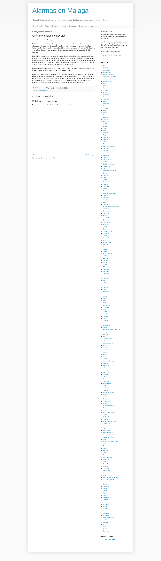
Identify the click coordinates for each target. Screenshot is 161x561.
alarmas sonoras (108, 81)
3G (104, 65)
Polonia (105, 414)
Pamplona (106, 388)
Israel (104, 298)
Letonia (105, 314)
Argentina (106, 103)
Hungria (105, 287)
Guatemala (106, 271)
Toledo (105, 495)
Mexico (105, 347)
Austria (105, 112)
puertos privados (108, 426)
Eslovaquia (106, 222)
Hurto (104, 289)
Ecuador (105, 215)
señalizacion (107, 470)
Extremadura (107, 238)
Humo (105, 285)
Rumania (105, 450)
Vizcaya (105, 522)
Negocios (72, 26)
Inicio (65, 155)
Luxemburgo (107, 325)
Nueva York (106, 372)
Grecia (105, 265)
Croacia (105, 197)
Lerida (105, 312)
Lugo (104, 323)
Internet (105, 294)
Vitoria (105, 520)
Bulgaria (105, 133)
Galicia (105, 251)
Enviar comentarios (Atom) (49, 158)
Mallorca (105, 334)
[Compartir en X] (63, 88)
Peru (104, 408)
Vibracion (106, 511)
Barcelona (106, 121)
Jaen (104, 303)
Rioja (104, 439)
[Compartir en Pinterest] (67, 88)
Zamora (105, 529)
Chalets (54, 26)
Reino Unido (107, 430)
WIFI (104, 526)
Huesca (105, 282)
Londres (105, 321)
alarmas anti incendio (109, 77)
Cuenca (105, 204)
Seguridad (106, 464)
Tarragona (106, 486)
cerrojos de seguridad (109, 171)
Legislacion (106, 307)
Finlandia (106, 247)
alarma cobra (107, 72)
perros (105, 403)
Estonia (105, 235)
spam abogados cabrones (111, 477)
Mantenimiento (107, 338)
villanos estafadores (109, 517)
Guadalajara (106, 269)
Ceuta (105, 173)
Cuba (104, 202)
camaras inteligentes (109, 146)
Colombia (106, 186)
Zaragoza (106, 531)
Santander (106, 459)
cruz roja (105, 200)
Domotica (106, 213)
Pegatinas (106, 399)
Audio (40, 90)
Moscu (105, 352)
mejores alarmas (108, 343)
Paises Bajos (107, 383)
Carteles (105, 157)
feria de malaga (107, 242)
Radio (105, 428)
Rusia (104, 453)
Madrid (105, 327)
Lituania (105, 316)
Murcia (105, 359)
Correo (105, 191)
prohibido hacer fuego (109, 421)
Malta (104, 336)
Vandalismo (106, 506)
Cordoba (44, 90)
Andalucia (106, 94)
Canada (105, 148)
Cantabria (106, 153)
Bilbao (105, 126)
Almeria (105, 92)
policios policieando (109, 412)
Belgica (105, 124)
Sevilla (105, 473)
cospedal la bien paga (109, 193)
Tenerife (105, 488)
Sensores (106, 468)
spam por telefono (108, 479)
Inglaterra (106, 291)
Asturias (105, 108)
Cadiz (104, 141)
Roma (105, 446)
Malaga (105, 332)
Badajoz (105, 117)
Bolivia (105, 128)
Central (105, 168)
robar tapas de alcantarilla (111, 441)
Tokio (104, 493)
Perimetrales (107, 401)
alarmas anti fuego (108, 74)
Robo (104, 444)
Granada (105, 262)
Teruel (105, 491)
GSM (104, 267)
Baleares (105, 119)
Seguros (92, 26)
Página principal (36, 26)
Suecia (105, 484)
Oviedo (105, 379)
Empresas (82, 26)
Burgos (105, 135)
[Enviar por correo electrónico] (59, 88)
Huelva (105, 280)
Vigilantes (106, 515)
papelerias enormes (109, 392)
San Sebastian (107, 457)
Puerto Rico (106, 423)
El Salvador (106, 218)
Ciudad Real (107, 182)
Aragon (105, 101)
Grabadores (106, 260)
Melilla (105, 345)
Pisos (47, 26)
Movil (104, 354)
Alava (104, 83)
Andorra (105, 97)
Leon (104, 309)
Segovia (105, 461)
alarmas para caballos (109, 79)
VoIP (104, 524)
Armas (105, 106)
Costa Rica (106, 195)
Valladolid (106, 504)
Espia (104, 229)
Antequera (106, 99)
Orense (105, 376)
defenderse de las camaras (111, 206)
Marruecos (106, 341)
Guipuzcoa (106, 273)
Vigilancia (106, 513)
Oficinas (63, 26)
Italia (104, 300)
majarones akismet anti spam (111, 329)
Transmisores (107, 497)
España (105, 226)
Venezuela (106, 508)
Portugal (105, 419)
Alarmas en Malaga (60, 10)
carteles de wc (107, 159)
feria (104, 240)
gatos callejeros (107, 253)
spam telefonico (107, 482)
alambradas (106, 70)
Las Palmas (106, 305)
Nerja (104, 368)
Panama (105, 390)
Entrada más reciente (39, 155)
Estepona (106, 233)
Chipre (105, 180)
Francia (105, 249)
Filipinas (105, 244)
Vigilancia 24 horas (109, 539)
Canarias (105, 150)
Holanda (105, 276)
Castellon (106, 162)
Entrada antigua (89, 155)
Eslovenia (106, 224)
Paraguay (106, 394)
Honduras (106, 278)
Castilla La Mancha (108, 164)
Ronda (105, 448)
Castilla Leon (107, 166)
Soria (104, 475)
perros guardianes (108, 405)
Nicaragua (106, 370)
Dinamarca (106, 211)
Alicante (105, 90)
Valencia (105, 502)
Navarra (105, 363)
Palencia (105, 385)
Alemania (106, 88)
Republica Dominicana (110, 435)
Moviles (105, 356)
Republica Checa (108, 432)
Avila (104, 115)
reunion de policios (108, 437)
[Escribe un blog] (61, 88)
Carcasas (106, 155)
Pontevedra (106, 417)
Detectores (106, 209)
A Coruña (106, 68)
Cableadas (106, 137)
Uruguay (105, 500)
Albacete (105, 86)
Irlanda (105, 296)
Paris (104, 397)
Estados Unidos (107, 231)
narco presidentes (108, 361)
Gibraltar (105, 258)
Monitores (106, 350)
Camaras (105, 144)
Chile (104, 177)
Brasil (104, 130)
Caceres (105, 139)
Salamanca (106, 455)
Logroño (105, 318)
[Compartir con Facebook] (65, 88)
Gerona (105, 256)
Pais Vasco (106, 381)
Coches (105, 184)
